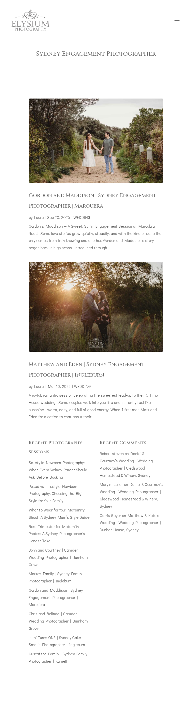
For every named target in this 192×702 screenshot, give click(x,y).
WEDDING (82, 217)
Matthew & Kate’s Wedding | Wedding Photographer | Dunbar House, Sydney (130, 523)
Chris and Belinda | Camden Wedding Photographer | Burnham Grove (58, 621)
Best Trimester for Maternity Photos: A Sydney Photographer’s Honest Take (57, 534)
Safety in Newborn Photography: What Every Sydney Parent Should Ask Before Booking (58, 470)
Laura (39, 217)
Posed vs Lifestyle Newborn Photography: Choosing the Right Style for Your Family (57, 493)
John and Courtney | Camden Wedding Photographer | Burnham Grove (58, 557)
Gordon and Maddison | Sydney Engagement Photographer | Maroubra (56, 597)
